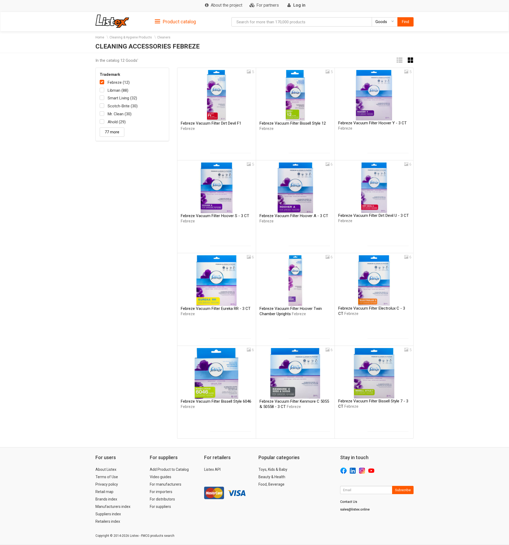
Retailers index (107, 521)
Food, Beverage (271, 484)
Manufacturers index (112, 506)
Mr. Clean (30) (119, 114)
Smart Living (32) (122, 98)
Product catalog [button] (179, 21)
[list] (399, 60)
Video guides (160, 477)
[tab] (175, 21)
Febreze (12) (119, 82)
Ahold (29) (117, 122)
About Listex (105, 469)
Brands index (106, 499)
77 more (112, 132)
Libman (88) (118, 90)
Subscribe (403, 490)
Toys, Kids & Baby (272, 469)
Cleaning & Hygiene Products (130, 37)
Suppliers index (108, 514)
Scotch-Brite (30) (123, 106)
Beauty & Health (271, 477)
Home (99, 37)
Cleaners (163, 37)
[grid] (411, 60)
